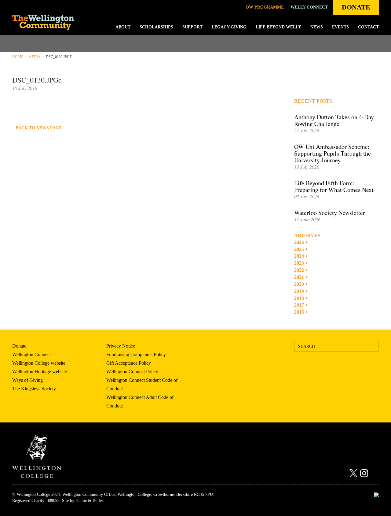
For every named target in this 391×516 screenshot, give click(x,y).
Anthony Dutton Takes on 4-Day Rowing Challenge (334, 120)
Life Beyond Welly (278, 27)
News (316, 27)
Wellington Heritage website (39, 371)
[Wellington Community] (50, 22)
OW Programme (265, 7)
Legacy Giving (229, 27)
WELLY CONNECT (309, 7)
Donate (19, 345)
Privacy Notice (120, 345)
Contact (368, 27)
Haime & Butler (89, 500)
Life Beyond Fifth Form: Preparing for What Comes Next (334, 186)
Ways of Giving (27, 380)
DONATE (356, 7)
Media (34, 57)
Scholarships (156, 27)
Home (17, 57)
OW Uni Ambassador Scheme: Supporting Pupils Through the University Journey (332, 153)
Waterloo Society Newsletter (329, 212)
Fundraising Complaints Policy (136, 354)
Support (192, 27)
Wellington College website (38, 363)
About (122, 27)
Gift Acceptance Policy (128, 363)
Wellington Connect (31, 354)
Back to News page (39, 128)
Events (340, 27)
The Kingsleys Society (34, 388)
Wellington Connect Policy (132, 371)
